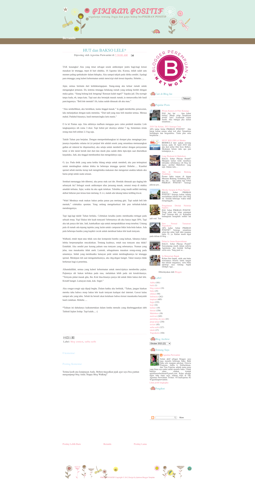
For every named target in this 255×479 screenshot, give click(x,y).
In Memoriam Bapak (170, 256)
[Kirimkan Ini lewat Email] (64, 337)
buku (152, 290)
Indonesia (154, 296)
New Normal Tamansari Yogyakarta (176, 224)
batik (152, 285)
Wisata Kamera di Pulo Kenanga (175, 110)
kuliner (153, 307)
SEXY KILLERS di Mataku (174, 140)
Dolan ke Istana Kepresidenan (174, 241)
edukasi (153, 293)
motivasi (153, 316)
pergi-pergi (154, 321)
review (153, 324)
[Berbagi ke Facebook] (73, 337)
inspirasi (153, 299)
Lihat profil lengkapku (159, 382)
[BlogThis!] (67, 337)
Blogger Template (148, 477)
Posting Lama (140, 443)
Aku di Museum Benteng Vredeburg (176, 172)
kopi (152, 304)
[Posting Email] (131, 55)
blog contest (77, 341)
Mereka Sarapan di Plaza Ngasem (176, 189)
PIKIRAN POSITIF (127, 11)
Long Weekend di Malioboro (174, 156)
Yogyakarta (154, 332)
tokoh (152, 330)
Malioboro (154, 313)
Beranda (69, 37)
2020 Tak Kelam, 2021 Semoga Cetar (165, 126)
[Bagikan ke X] (70, 337)
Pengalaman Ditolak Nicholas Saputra (176, 206)
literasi (153, 310)
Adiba (152, 282)
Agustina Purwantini (171, 355)
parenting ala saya (157, 318)
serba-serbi (90, 341)
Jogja (152, 302)
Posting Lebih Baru (72, 443)
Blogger (178, 271)
